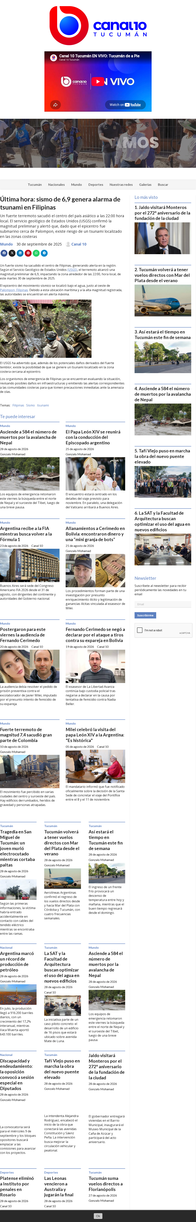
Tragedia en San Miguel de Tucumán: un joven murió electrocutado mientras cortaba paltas (17, 848)
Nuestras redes (121, 185)
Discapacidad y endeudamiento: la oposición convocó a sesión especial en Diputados (17, 1074)
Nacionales (56, 185)
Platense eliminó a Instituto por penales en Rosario (17, 1186)
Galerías (145, 185)
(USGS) (72, 270)
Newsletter (145, 578)
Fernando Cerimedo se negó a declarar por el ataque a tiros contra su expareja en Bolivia (95, 635)
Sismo (30, 405)
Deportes (95, 185)
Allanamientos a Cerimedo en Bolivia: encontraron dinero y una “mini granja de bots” (95, 534)
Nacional (6, 947)
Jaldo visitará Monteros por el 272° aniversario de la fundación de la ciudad (107, 1066)
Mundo (76, 185)
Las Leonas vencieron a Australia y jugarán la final (59, 1186)
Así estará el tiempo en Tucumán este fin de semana (106, 840)
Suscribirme (145, 615)
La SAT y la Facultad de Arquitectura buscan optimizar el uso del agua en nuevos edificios (61, 967)
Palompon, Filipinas (14, 290)
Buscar (163, 185)
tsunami (43, 405)
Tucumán (35, 185)
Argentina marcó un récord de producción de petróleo (17, 961)
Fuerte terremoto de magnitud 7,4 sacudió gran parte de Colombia (26, 735)
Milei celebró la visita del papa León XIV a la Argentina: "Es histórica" (95, 735)
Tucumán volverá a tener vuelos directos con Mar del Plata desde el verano (61, 842)
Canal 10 (78, 244)
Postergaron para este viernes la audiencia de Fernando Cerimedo (23, 635)
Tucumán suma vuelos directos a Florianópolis (106, 1183)
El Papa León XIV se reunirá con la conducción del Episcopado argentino (93, 437)
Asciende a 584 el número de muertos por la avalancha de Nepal (28, 437)
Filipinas (18, 405)
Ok (98, 1216)
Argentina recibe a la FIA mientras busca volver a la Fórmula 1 (26, 534)
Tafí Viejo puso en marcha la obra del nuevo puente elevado (62, 1069)
